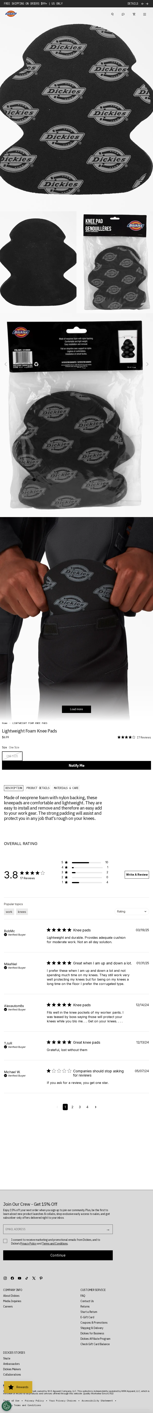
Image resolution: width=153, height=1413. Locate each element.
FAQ (82, 1296)
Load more (76, 709)
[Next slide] (147, 364)
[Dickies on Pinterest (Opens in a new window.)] (41, 1278)
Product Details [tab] (38, 788)
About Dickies (11, 1296)
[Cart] (133, 13)
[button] (85, 863)
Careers (8, 1306)
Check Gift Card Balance (95, 1344)
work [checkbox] (9, 911)
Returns (85, 1306)
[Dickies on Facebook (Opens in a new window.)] (12, 1278)
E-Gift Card (87, 1317)
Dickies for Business (92, 1333)
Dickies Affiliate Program (95, 1339)
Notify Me (76, 765)
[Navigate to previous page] (57, 1107)
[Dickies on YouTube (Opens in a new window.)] (20, 1278)
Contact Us (87, 1301)
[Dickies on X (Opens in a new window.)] (34, 1278)
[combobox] (132, 911)
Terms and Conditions (55, 1243)
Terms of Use (11, 1400)
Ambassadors (11, 1364)
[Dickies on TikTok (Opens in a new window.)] (27, 1278)
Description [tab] (13, 788)
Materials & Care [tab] (66, 788)
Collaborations (12, 1374)
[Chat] (123, 13)
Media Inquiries (12, 1301)
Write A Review (137, 874)
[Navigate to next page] (95, 1107)
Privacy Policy (28, 1243)
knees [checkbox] (22, 911)
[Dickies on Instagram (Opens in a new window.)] (5, 1278)
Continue (57, 1255)
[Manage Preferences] (7, 1406)
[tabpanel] (55, 808)
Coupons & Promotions (93, 1322)
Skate (6, 1358)
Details (133, 3)
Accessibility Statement (97, 1400)
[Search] (112, 13)
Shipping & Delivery (91, 1328)
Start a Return (88, 1312)
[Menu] (144, 13)
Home (4, 723)
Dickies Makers (12, 1369)
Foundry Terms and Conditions (22, 1405)
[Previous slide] (6, 364)
